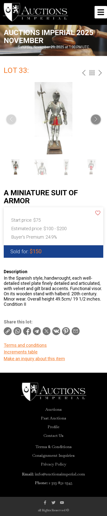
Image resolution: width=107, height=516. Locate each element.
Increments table (21, 352)
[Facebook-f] (45, 503)
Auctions (53, 409)
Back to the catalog (92, 73)
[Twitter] (53, 503)
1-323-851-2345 (60, 482)
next (100, 73)
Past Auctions (53, 418)
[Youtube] (62, 503)
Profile (53, 426)
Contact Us (53, 435)
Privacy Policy (53, 464)
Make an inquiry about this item (34, 358)
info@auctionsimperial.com (60, 474)
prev (84, 73)
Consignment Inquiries (53, 455)
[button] (96, 119)
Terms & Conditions (54, 446)
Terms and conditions (25, 345)
